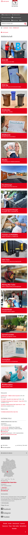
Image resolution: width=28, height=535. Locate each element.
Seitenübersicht (15, 523)
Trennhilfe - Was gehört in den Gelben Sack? (10, 399)
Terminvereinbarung (6, 17)
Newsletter (14, 528)
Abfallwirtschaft (16, 28)
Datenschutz (5, 526)
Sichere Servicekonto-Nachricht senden (9, 434)
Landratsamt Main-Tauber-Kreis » (9, 482)
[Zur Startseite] (15, 3)
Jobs (21, 20)
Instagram (7, 513)
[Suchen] (25, 23)
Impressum (22, 523)
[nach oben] (25, 532)
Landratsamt (5, 28)
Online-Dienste (15, 20)
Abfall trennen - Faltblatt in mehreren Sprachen (11, 395)
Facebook (7, 509)
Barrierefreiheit (23, 526)
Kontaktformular (5, 431)
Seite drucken (5, 445)
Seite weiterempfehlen (6, 447)
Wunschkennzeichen (6, 20)
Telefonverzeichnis (16, 14)
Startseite (5, 523)
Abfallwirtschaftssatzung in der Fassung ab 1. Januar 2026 (13, 401)
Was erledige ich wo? (7, 14)
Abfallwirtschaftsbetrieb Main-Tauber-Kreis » (9, 421)
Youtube (6, 517)
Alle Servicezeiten (5, 503)
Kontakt (10, 523)
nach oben (19, 445)
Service (10, 28)
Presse (10, 526)
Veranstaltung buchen (17, 17)
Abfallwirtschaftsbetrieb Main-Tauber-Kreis (10, 412)
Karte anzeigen (6, 438)
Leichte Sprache (5, 32)
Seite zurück (24, 445)
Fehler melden (16, 526)
